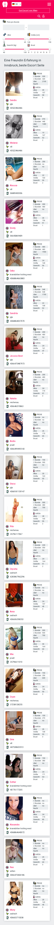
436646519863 (16, 406)
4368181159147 (17, 491)
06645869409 (16, 236)
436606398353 (16, 619)
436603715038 (16, 917)
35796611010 (16, 662)
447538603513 (16, 747)
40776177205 (16, 790)
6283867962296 (17, 576)
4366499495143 (17, 449)
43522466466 (16, 108)
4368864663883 (17, 278)
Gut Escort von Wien (28, 10)
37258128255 (16, 704)
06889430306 (16, 193)
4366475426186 (17, 875)
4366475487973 (17, 363)
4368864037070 (17, 321)
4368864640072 (17, 832)
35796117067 (16, 534)
